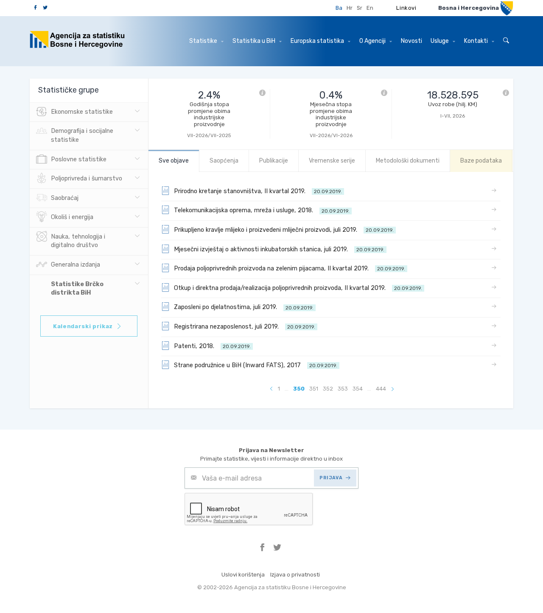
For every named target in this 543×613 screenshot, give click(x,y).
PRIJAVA (330, 478)
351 (313, 388)
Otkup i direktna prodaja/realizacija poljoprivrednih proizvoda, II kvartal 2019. (298, 288)
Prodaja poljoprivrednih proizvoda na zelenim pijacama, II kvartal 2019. (289, 268)
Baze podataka (481, 160)
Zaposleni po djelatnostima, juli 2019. (243, 307)
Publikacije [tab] (273, 160)
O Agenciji (373, 41)
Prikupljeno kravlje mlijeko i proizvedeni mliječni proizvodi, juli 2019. (284, 229)
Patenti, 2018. (212, 346)
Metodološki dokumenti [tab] (407, 160)
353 (343, 388)
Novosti (411, 41)
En (370, 8)
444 (381, 388)
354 (358, 388)
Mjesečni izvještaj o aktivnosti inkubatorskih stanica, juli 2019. (279, 249)
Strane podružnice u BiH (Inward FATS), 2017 (255, 365)
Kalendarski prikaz (83, 326)
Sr (359, 8)
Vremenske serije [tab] (332, 160)
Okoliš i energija (72, 217)
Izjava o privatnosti (295, 574)
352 (328, 388)
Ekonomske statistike (82, 111)
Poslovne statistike (78, 159)
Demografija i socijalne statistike (82, 135)
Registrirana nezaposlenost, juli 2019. (244, 326)
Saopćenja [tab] (224, 160)
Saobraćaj (64, 198)
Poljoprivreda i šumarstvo (86, 178)
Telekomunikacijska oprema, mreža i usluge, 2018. (262, 210)
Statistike (203, 41)
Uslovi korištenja (243, 574)
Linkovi (406, 8)
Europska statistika (318, 41)
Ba (339, 8)
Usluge (440, 41)
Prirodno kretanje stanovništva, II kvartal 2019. (258, 191)
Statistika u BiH (254, 41)
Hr (350, 8)
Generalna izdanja (75, 264)
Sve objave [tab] (174, 160)
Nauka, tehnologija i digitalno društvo (78, 241)
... (286, 388)
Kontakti (476, 41)
